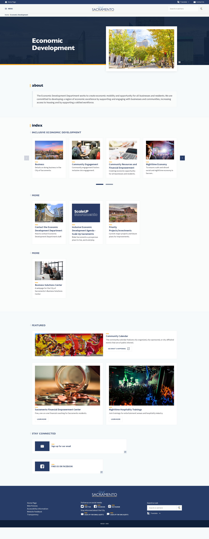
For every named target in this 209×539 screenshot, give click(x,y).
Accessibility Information (37, 508)
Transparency (32, 514)
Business (39, 164)
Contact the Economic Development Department (48, 229)
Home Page (12, 2)
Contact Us (198, 2)
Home (7, 15)
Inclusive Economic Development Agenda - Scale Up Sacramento (84, 231)
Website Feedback (34, 511)
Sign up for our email (61, 446)
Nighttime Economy (156, 164)
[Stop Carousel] (179, 62)
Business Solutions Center (48, 285)
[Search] (179, 507)
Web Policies (32, 506)
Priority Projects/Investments (120, 229)
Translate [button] (183, 2)
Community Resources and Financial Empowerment (123, 166)
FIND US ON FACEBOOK (62, 466)
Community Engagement (85, 164)
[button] (9, 8)
